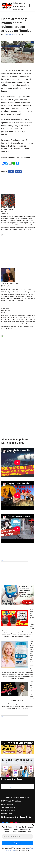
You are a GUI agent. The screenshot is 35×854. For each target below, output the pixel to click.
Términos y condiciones (8, 807)
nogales (18, 171)
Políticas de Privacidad (8, 810)
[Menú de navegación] (31, 5)
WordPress (25, 797)
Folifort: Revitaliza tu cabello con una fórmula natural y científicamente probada (32, 619)
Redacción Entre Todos (10, 34)
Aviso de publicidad (7, 804)
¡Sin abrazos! (5, 308)
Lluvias (11, 171)
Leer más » (19, 300)
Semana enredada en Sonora (9, 283)
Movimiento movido (7, 209)
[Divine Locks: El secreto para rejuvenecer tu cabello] (14, 655)
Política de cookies (6, 813)
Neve (8, 797)
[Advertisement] (17, 400)
